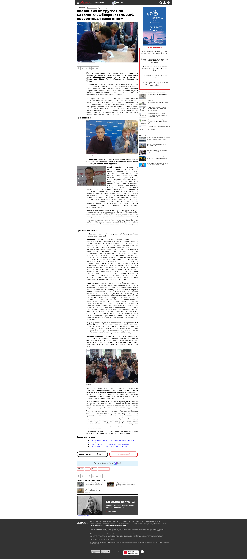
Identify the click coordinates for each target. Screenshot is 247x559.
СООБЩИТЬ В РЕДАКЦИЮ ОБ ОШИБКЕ (115, 526)
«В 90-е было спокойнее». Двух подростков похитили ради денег (158, 101)
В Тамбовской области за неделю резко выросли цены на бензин (155, 76)
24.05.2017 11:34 (81, 8)
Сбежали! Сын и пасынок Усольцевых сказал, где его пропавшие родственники (159, 128)
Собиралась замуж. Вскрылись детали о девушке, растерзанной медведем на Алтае (157, 115)
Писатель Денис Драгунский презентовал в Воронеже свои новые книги (94, 484)
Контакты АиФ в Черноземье (111, 522)
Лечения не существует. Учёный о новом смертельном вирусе (158, 95)
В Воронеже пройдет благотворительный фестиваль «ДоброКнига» (125, 484)
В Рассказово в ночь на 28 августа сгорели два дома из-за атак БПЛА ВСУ (154, 68)
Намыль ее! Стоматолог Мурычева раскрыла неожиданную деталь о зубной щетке (158, 121)
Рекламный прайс (95, 522)
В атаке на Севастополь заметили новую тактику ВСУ (157, 151)
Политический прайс (96, 526)
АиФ (78, 63)
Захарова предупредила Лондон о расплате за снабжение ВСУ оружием (157, 165)
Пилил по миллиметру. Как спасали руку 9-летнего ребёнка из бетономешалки (155, 83)
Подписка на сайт (128, 522)
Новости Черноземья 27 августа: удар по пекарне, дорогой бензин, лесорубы (154, 60)
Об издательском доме (152, 522)
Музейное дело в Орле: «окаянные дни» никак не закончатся (92, 490)
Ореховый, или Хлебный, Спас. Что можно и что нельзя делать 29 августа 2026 (154, 53)
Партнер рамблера (116, 551)
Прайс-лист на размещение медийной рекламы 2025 (150, 524)
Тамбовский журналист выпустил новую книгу (109, 446)
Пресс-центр (139, 522)
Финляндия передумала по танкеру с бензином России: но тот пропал (158, 138)
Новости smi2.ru (83, 516)
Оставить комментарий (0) (124, 454)
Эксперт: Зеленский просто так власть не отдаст (156, 144)
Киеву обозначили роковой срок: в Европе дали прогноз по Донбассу (157, 157)
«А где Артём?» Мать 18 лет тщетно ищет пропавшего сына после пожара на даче (158, 108)
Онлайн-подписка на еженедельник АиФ (102, 524)
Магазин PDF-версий (123, 524)
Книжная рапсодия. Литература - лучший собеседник (112, 445)
